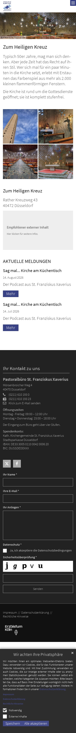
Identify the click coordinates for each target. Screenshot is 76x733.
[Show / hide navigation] (73, 3)
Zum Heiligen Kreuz (25, 47)
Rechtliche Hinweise (13, 703)
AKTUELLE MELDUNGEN (27, 261)
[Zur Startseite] (7, 6)
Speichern (12, 723)
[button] (7, 464)
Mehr (10, 293)
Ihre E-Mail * (11, 491)
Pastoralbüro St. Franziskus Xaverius (35, 379)
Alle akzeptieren (35, 723)
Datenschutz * (12, 544)
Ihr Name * (10, 474)
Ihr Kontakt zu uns (21, 368)
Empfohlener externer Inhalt (28, 227)
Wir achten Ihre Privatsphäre (38, 654)
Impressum (8, 694)
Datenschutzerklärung (52, 689)
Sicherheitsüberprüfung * (20, 557)
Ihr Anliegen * (12, 507)
